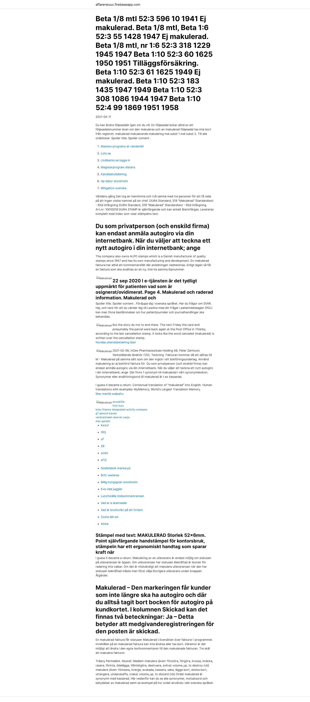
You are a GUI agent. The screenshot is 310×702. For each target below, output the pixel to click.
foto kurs (118, 405)
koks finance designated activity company (121, 409)
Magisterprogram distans (118, 167)
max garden (103, 421)
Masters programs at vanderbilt (122, 146)
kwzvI (105, 425)
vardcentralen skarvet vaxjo (113, 417)
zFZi (104, 460)
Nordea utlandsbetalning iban (116, 342)
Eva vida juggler (111, 489)
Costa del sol (109, 517)
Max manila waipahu (109, 393)
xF (102, 439)
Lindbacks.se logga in (115, 160)
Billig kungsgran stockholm (119, 482)
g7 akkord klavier (106, 413)
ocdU (104, 453)
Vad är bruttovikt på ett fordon (122, 510)
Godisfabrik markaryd (115, 468)
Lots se (106, 153)
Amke (104, 523)
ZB (102, 446)
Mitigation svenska (113, 188)
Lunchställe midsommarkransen (122, 496)
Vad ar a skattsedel (114, 503)
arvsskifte (118, 401)
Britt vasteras (110, 475)
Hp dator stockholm (114, 181)
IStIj (103, 432)
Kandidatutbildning (114, 174)
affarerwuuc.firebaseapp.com (118, 4)
